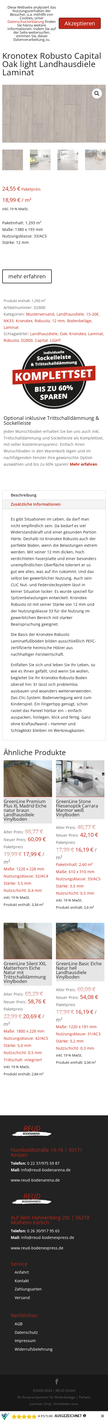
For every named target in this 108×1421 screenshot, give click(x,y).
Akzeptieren (80, 23)
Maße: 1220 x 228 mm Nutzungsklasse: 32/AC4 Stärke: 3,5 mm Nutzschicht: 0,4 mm (28, 845)
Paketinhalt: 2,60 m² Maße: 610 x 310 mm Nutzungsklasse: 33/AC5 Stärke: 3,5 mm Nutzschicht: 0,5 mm (80, 847)
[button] (97, 93)
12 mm (58, 320)
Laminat (11, 327)
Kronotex (24, 320)
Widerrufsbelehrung (34, 1349)
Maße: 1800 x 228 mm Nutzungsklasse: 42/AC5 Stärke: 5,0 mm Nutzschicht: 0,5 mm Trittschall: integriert (28, 1011)
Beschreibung (24, 495)
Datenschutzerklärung (25, 21)
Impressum (25, 1340)
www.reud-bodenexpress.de (37, 1248)
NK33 (9, 320)
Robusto (42, 320)
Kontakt (22, 1280)
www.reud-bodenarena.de (35, 1180)
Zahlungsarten (28, 1289)
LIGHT (55, 340)
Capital (41, 340)
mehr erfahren (27, 276)
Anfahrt (22, 1272)
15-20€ (92, 314)
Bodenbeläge (79, 320)
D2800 (27, 340)
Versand (22, 1297)
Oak (63, 333)
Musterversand (40, 314)
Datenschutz (26, 1332)
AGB (18, 1323)
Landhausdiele (70, 314)
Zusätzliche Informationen (36, 504)
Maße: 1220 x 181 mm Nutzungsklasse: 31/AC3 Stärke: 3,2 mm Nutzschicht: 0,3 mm (80, 1006)
